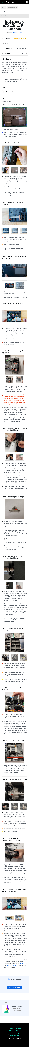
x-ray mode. (23, 963)
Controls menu (11, 965)
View (25, 92)
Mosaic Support (17, 32)
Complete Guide (15, 987)
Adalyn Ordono (14, 11)
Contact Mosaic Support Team (14, 1029)
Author (4, 1002)
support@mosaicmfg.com (14, 1034)
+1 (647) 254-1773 (14, 1035)
